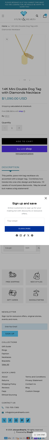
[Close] (45, 198)
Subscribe (24, 229)
